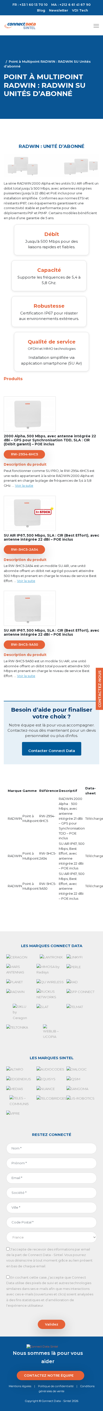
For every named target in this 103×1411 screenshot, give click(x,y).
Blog (41, 10)
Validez (51, 1324)
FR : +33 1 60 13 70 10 (30, 5)
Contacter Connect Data (51, 750)
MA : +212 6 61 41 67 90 (70, 5)
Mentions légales (20, 1386)
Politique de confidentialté (56, 1386)
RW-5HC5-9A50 (24, 644)
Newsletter (58, 10)
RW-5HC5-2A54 (24, 549)
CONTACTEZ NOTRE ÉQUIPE (49, 1375)
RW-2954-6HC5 (24, 454)
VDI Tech (80, 10)
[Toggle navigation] (96, 26)
